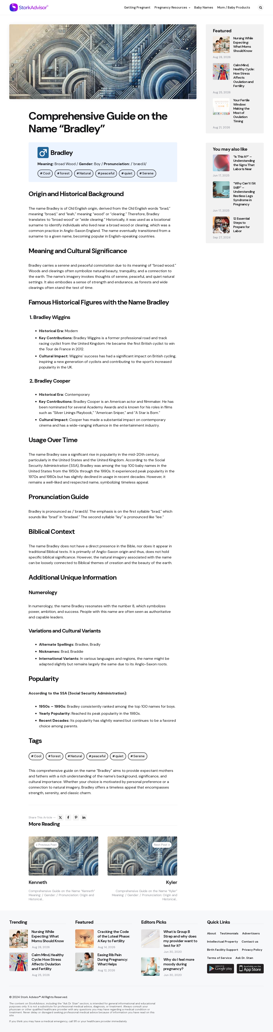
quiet (128, 173)
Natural (85, 173)
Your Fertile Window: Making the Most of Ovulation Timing (241, 110)
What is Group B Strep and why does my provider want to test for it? (180, 938)
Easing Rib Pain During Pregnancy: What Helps (113, 960)
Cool (46, 173)
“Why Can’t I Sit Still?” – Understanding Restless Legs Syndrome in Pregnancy (244, 193)
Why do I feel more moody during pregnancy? (178, 964)
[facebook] (68, 817)
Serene (148, 173)
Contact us (250, 941)
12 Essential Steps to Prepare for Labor (241, 225)
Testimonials (229, 933)
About (211, 933)
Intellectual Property (222, 941)
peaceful (107, 173)
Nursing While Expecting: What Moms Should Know (243, 44)
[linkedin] (84, 817)
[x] (60, 817)
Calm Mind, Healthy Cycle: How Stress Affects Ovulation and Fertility (243, 75)
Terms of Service (219, 958)
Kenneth (38, 882)
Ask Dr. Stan (244, 958)
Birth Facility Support (222, 950)
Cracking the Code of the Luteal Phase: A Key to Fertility (114, 936)
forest (65, 173)
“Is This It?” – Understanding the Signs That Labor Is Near (244, 163)
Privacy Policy (252, 950)
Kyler (171, 882)
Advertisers (251, 933)
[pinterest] (76, 817)
